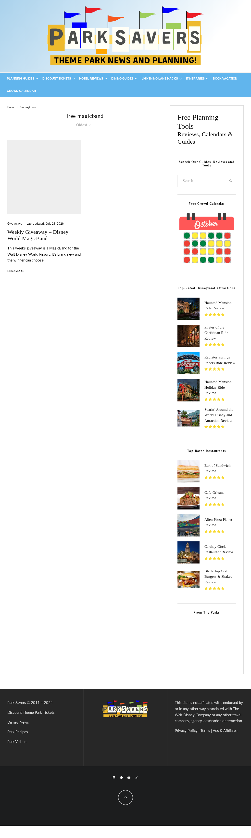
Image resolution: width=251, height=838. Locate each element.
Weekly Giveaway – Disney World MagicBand (37, 235)
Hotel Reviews (91, 78)
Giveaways (14, 223)
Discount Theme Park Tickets (31, 712)
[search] (231, 181)
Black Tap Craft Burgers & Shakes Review (218, 576)
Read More (15, 270)
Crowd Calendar (21, 91)
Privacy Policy (186, 731)
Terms (205, 731)
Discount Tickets (56, 78)
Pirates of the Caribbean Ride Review (216, 332)
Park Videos (16, 742)
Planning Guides (20, 78)
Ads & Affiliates (225, 731)
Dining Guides (122, 78)
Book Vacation (225, 78)
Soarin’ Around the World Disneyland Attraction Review (218, 415)
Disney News (18, 722)
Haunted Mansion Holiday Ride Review (218, 387)
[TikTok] (137, 777)
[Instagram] (114, 777)
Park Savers (16, 703)
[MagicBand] (44, 177)
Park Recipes (17, 732)
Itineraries (195, 78)
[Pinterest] (121, 777)
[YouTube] (129, 777)
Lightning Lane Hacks (160, 78)
